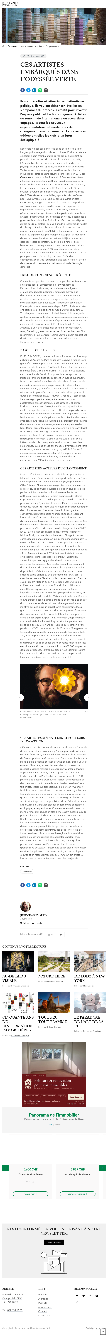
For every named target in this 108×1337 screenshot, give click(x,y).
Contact (42, 1311)
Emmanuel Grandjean (20, 986)
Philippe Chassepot (55, 982)
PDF (52, 935)
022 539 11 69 (15, 1310)
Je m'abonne (54, 1243)
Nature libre (51, 976)
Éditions (42, 1295)
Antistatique (101, 1328)
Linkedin (38, 923)
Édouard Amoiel (54, 1027)
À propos (43, 1299)
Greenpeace (26, 177)
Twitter (26, 923)
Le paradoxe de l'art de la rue (89, 1022)
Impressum (44, 1315)
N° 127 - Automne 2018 (33, 56)
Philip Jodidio (89, 986)
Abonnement (45, 1307)
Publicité (42, 1303)
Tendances (12, 46)
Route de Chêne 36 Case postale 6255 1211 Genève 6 (12, 1298)
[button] (20, 697)
